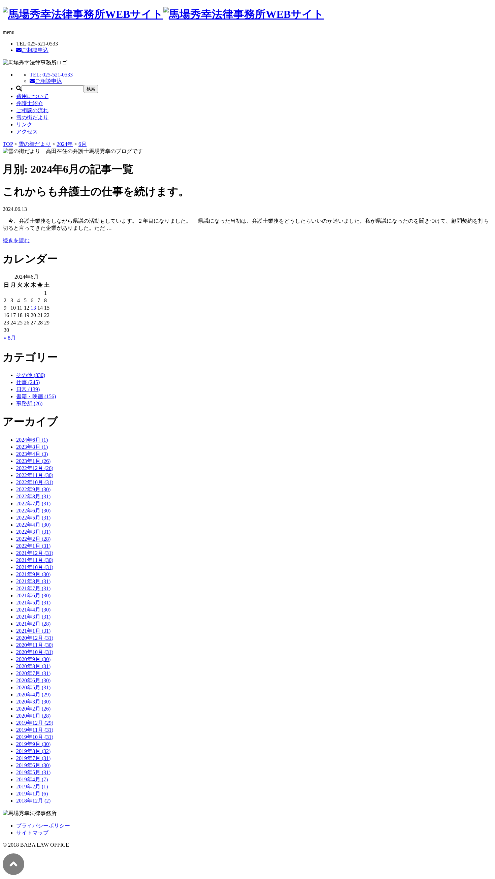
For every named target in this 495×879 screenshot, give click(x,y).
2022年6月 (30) (33, 510)
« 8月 (10, 338)
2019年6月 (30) (33, 765)
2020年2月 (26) (33, 709)
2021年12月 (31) (34, 553)
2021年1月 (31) (33, 631)
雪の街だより (32, 117)
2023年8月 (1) (32, 447)
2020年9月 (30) (33, 659)
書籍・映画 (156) (36, 396)
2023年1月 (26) (33, 461)
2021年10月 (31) (34, 567)
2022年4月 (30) (33, 525)
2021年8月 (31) (33, 581)
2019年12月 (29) (34, 723)
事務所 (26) (29, 403)
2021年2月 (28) (33, 624)
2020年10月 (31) (34, 652)
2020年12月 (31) (34, 638)
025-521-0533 (51, 74)
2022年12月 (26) (34, 468)
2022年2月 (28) (33, 539)
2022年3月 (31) (33, 532)
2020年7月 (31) (33, 673)
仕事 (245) (28, 382)
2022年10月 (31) (34, 482)
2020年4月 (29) (33, 694)
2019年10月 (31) (34, 737)
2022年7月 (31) (33, 503)
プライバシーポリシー (43, 825)
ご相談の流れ (32, 110)
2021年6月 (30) (33, 595)
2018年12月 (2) (33, 801)
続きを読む (16, 240)
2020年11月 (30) (34, 645)
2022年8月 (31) (33, 496)
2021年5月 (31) (33, 602)
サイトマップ (32, 833)
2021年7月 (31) (33, 588)
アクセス (27, 131)
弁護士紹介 (29, 103)
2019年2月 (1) (32, 786)
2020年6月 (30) (33, 680)
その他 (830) (30, 375)
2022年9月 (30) (33, 489)
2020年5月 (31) (33, 687)
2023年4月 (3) (32, 454)
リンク (24, 124)
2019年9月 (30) (33, 744)
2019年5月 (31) (33, 772)
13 (33, 308)
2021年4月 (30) (33, 610)
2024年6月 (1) (32, 440)
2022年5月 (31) (33, 518)
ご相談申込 (35, 50)
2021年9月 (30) (33, 574)
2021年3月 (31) (33, 617)
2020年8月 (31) (33, 666)
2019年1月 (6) (32, 793)
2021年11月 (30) (34, 560)
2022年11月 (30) (34, 475)
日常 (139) (28, 389)
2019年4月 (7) (32, 779)
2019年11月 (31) (34, 730)
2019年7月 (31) (33, 758)
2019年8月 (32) (33, 751)
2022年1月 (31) (33, 546)
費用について (32, 96)
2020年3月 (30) (33, 701)
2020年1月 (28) (33, 716)
